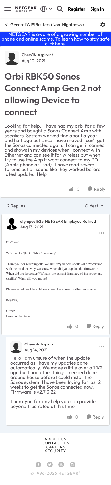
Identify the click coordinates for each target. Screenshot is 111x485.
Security (55, 450)
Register (76, 9)
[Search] (60, 8)
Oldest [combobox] (94, 205)
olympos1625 (32, 221)
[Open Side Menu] (7, 9)
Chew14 (29, 55)
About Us (55, 439)
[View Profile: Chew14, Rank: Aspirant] (12, 58)
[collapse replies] (55, 216)
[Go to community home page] (26, 8)
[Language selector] (46, 8)
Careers (55, 446)
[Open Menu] (103, 25)
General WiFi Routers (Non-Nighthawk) (47, 24)
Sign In (97, 9)
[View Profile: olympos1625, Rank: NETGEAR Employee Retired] (11, 224)
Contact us (55, 443)
